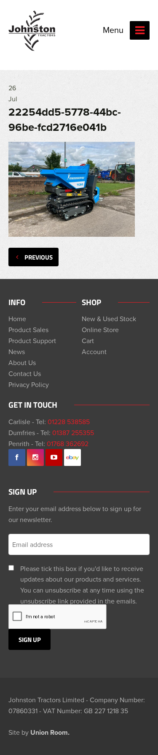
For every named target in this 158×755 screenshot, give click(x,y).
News (16, 351)
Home (17, 318)
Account (94, 351)
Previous (38, 257)
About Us (22, 362)
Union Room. (50, 732)
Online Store (100, 329)
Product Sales (28, 329)
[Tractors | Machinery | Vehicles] (32, 30)
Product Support (32, 340)
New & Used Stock (109, 318)
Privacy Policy (28, 384)
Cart (88, 340)
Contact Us (24, 373)
